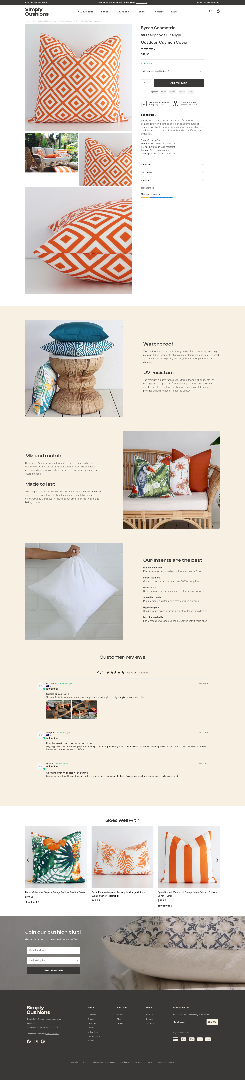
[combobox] (121, 559)
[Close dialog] (151, 513)
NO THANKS (122, 579)
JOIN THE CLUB (122, 570)
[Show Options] (147, 559)
